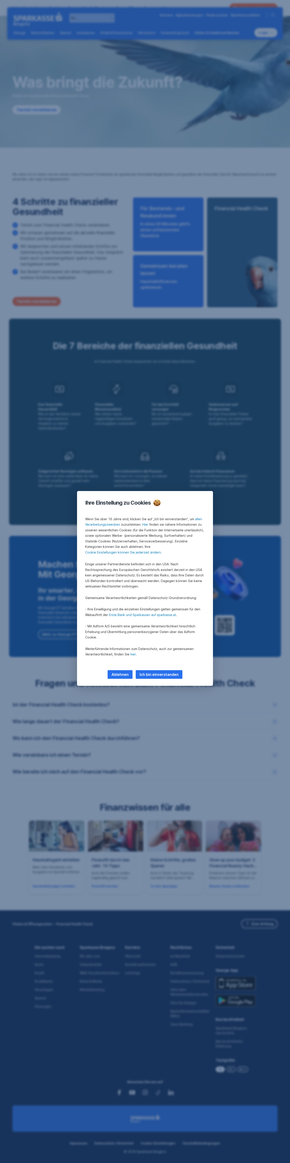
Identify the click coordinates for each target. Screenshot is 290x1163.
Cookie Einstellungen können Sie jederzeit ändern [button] (123, 552)
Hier (145, 524)
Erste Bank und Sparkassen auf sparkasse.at (142, 615)
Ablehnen (120, 674)
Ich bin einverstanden (159, 674)
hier (133, 654)
